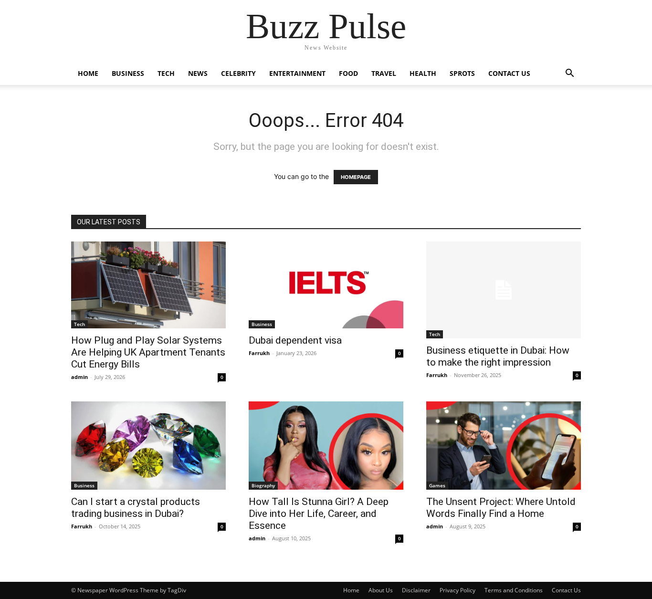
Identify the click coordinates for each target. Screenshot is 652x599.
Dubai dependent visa (295, 340)
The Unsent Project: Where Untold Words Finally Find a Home (501, 507)
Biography (263, 485)
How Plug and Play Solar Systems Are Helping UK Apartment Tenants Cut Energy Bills (148, 352)
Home (88, 73)
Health (423, 73)
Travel (383, 73)
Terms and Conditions (513, 590)
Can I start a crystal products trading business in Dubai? (135, 507)
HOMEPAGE (356, 177)
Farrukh (259, 353)
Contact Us (509, 73)
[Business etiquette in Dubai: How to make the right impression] (503, 290)
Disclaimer (416, 590)
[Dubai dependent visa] (326, 285)
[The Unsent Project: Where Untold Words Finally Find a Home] (503, 445)
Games (437, 485)
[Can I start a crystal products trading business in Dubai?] (148, 445)
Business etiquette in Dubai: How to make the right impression (497, 356)
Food (348, 73)
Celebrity (238, 73)
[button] (569, 74)
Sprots (462, 73)
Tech (166, 73)
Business (128, 73)
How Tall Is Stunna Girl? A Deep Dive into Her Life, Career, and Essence (319, 513)
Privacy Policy (457, 590)
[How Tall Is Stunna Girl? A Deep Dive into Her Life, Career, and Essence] (326, 445)
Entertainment (297, 73)
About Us (380, 590)
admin (79, 376)
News (198, 73)
